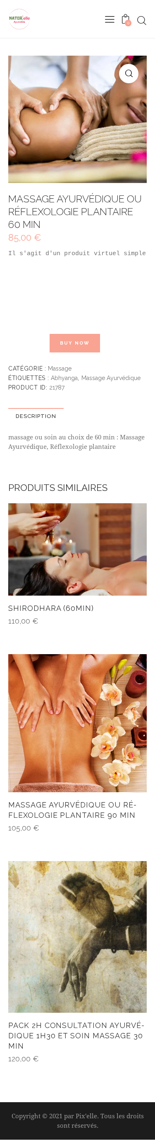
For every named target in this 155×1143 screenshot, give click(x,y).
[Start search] (141, 20)
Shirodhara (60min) (51, 608)
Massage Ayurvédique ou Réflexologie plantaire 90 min (72, 809)
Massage (60, 368)
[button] (128, 73)
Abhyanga (64, 378)
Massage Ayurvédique (111, 378)
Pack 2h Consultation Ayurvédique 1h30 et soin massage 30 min (76, 1035)
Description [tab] (36, 416)
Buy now (75, 343)
